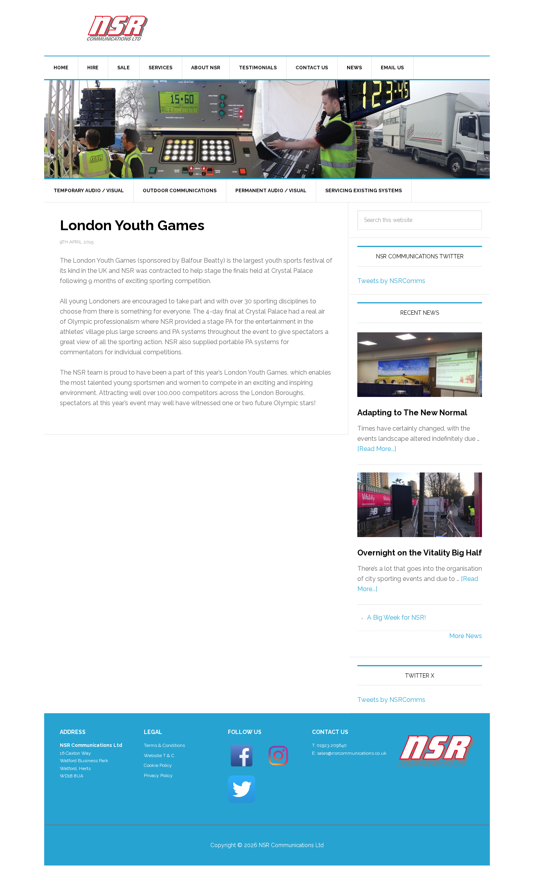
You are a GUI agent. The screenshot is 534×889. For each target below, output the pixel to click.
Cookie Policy (158, 765)
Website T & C (159, 755)
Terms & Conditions (164, 745)
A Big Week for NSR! (396, 617)
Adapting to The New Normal (412, 412)
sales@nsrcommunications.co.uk (352, 753)
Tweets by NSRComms (391, 281)
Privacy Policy (158, 775)
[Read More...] (376, 449)
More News (465, 636)
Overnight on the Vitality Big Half (419, 552)
